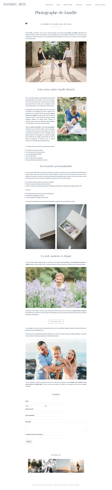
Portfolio (49, 4)
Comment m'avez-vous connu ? (34, 434)
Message (28, 421)
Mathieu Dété (14, 4)
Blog (58, 4)
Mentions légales (74, 485)
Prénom (27, 406)
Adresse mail (30, 409)
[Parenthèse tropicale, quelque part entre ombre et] (49, 466)
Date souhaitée (30, 415)
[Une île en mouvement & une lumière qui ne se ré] (63, 466)
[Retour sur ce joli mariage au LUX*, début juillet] (35, 466)
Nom (27, 401)
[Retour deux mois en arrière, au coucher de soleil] (77, 466)
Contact (89, 4)
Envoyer (29, 441)
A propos (79, 4)
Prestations (67, 4)
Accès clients (100, 4)
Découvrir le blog (56, 321)
